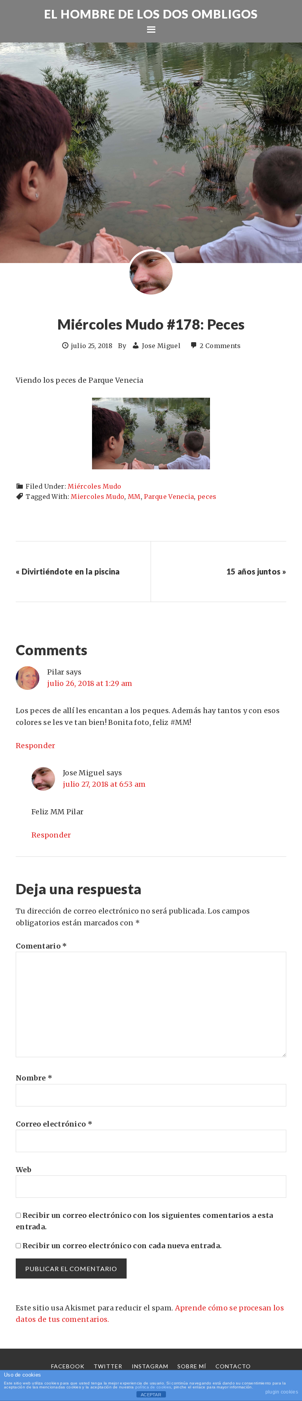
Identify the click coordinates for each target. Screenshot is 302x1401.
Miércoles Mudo (94, 486)
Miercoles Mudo (97, 496)
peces (207, 496)
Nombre (34, 1077)
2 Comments (220, 346)
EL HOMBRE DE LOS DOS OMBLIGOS (151, 14)
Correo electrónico (54, 1124)
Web (23, 1169)
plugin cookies (281, 1392)
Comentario (41, 946)
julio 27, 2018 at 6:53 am (104, 784)
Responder (35, 745)
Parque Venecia (169, 496)
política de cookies (153, 1387)
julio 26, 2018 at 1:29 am (90, 683)
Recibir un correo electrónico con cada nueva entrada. (122, 1245)
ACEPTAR (151, 1394)
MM (134, 496)
